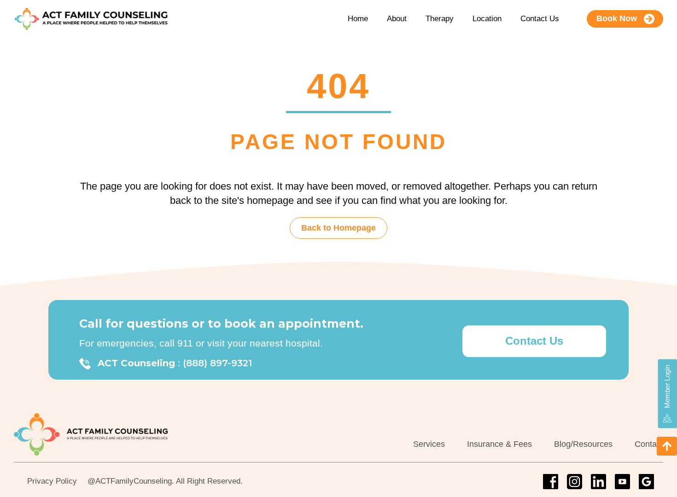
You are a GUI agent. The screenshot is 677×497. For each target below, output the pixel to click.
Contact (649, 444)
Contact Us (539, 18)
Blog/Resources (583, 444)
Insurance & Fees (499, 444)
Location (487, 18)
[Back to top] (667, 446)
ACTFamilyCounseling (133, 481)
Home (358, 18)
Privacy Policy (52, 481)
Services (429, 444)
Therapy (440, 18)
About (397, 18)
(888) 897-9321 (217, 363)
